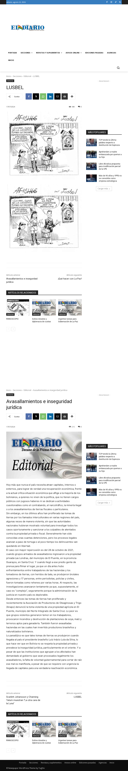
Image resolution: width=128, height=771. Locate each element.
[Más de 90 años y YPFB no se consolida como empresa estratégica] (91, 178)
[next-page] (13, 329)
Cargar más (103, 188)
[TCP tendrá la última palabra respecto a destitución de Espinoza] (91, 142)
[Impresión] (65, 96)
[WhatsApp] (43, 96)
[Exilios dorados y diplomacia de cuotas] (44, 307)
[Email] (57, 96)
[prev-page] (8, 329)
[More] (72, 96)
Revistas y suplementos (51, 762)
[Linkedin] (50, 96)
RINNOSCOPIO (12, 319)
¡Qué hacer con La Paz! (70, 278)
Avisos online (70, 762)
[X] (120, 2)
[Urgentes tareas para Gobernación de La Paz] (70, 307)
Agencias (103, 762)
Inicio (8, 76)
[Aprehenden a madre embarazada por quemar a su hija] (91, 154)
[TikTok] (115, 2)
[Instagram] (111, 2)
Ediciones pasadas (87, 762)
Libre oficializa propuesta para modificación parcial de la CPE (110, 166)
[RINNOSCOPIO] (18, 307)
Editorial (27, 76)
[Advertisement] (85, 27)
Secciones (17, 76)
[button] (118, 67)
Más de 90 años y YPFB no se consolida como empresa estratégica (110, 178)
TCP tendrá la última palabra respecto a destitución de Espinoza (109, 142)
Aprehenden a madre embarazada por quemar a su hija (110, 154)
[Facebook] (107, 2)
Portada (22, 762)
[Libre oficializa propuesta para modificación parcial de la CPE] (91, 166)
